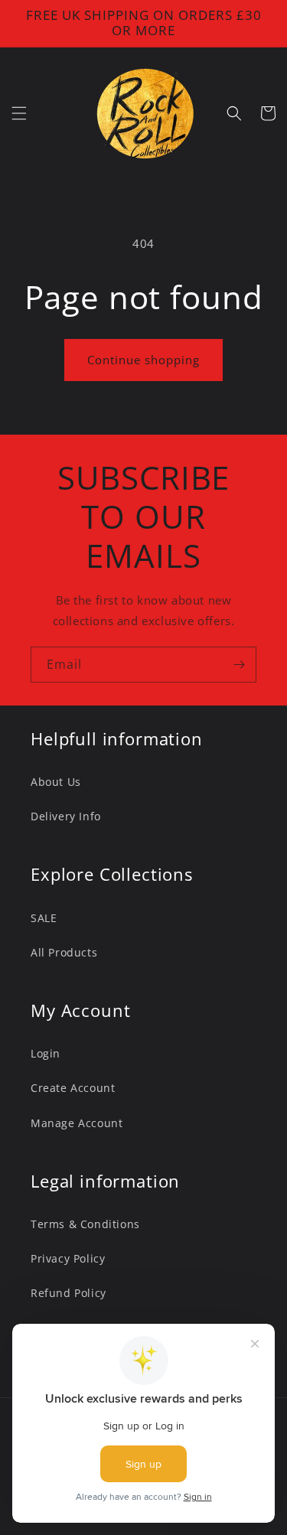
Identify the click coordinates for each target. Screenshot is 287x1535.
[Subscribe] (239, 665)
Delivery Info (66, 816)
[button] (19, 113)
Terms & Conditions (85, 1224)
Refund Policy (68, 1293)
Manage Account (76, 1123)
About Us (56, 781)
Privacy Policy (68, 1258)
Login (45, 1053)
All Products (64, 952)
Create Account (73, 1087)
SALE (44, 918)
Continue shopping (143, 359)
